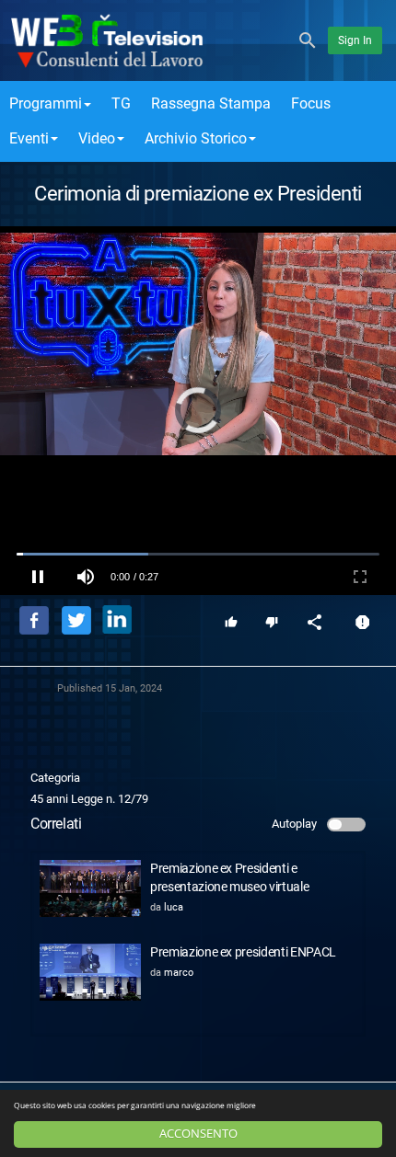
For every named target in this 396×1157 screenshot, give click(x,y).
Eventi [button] (29, 138)
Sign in (355, 40)
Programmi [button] (45, 103)
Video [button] (96, 138)
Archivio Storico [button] (196, 138)
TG (121, 103)
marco (178, 973)
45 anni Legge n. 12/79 (89, 799)
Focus (311, 103)
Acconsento (198, 1133)
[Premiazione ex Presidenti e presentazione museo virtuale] (90, 888)
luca (173, 907)
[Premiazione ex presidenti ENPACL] (90, 972)
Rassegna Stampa (211, 103)
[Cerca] (308, 39)
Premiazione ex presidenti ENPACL (243, 952)
